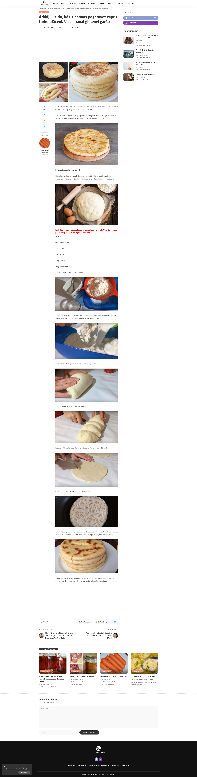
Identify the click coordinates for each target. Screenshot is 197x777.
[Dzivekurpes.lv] (44, 3)
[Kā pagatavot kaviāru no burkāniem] (44, 143)
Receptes (44, 12)
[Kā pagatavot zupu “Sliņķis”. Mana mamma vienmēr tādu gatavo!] (144, 663)
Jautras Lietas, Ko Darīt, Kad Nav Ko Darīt (145, 63)
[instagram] (140, 23)
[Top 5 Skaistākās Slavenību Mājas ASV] (128, 54)
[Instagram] (100, 759)
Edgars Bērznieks (48, 27)
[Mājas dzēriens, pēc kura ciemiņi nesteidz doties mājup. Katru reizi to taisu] (52, 663)
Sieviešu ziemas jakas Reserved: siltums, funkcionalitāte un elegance (147, 37)
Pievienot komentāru (143, 45)
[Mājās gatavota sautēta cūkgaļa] (83, 663)
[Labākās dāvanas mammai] (128, 77)
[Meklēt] (156, 3)
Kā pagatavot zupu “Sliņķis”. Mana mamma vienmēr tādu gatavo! (143, 677)
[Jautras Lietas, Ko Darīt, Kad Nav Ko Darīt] (128, 66)
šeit (26, 769)
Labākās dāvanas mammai (145, 74)
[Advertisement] (78, 44)
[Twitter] (44, 126)
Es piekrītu (24, 772)
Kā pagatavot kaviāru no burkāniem (45, 153)
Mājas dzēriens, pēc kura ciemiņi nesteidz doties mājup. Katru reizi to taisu (52, 679)
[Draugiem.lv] (44, 120)
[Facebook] (44, 114)
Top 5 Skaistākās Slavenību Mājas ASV (145, 51)
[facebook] (140, 18)
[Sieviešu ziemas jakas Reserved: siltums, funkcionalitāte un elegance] (128, 40)
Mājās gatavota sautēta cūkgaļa (82, 676)
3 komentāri (58, 686)
